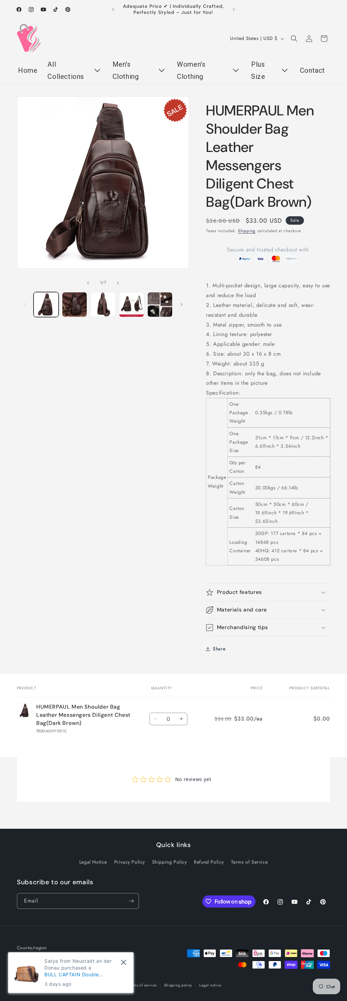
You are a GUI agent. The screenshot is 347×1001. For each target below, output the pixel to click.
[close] (123, 962)
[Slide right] (117, 282)
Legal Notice (93, 862)
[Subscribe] (131, 901)
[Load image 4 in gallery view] (131, 304)
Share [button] (219, 648)
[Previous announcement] (113, 9)
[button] (294, 38)
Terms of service (142, 985)
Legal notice (210, 985)
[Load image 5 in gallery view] (159, 304)
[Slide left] (88, 282)
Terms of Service (249, 862)
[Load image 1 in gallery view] (46, 304)
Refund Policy (209, 862)
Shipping (247, 231)
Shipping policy (178, 985)
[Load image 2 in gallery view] (74, 304)
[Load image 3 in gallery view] (103, 304)
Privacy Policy (129, 862)
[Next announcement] (233, 9)
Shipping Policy (169, 862)
